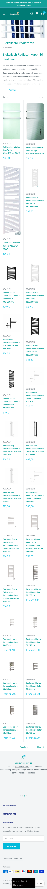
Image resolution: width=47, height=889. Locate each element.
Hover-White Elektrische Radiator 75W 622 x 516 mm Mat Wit (35, 397)
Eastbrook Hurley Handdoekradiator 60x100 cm (10, 686)
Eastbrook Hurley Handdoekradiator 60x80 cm (34, 686)
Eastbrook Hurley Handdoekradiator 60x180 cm (34, 592)
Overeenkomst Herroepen (20, 883)
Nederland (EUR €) (10, 859)
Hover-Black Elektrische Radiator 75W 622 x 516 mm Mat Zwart (11, 344)
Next (39, 747)
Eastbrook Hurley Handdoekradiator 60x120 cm (34, 730)
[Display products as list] (43, 97)
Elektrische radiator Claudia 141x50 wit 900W (11, 245)
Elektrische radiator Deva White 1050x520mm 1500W (11, 150)
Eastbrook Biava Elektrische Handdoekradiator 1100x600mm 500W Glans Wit (34, 545)
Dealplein (7, 143)
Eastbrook (7, 536)
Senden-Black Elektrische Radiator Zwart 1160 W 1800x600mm (11, 403)
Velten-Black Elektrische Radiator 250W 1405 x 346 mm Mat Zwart (35, 450)
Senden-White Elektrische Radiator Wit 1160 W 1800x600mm (35, 202)
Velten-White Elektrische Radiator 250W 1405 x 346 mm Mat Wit (12, 497)
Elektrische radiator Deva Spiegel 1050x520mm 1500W (35, 150)
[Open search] (31, 13)
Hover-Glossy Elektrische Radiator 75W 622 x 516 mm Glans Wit (35, 497)
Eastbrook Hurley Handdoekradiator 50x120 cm (34, 642)
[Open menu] (4, 14)
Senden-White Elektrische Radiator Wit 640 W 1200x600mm (35, 297)
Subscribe (11, 846)
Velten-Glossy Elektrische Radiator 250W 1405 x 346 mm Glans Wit (12, 450)
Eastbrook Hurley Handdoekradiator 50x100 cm (10, 730)
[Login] (37, 13)
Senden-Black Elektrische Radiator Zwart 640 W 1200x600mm (35, 350)
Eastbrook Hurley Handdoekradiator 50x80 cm (10, 642)
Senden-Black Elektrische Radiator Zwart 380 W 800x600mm (11, 297)
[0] (42, 13)
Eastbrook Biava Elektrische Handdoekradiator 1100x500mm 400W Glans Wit (11, 595)
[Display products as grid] (39, 97)
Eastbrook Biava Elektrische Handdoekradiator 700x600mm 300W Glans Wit (11, 545)
